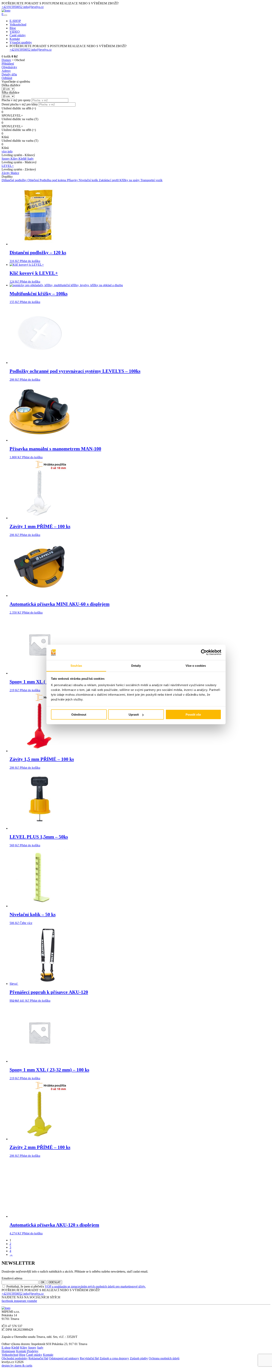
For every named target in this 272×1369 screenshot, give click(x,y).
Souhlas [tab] (76, 665)
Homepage (8, 1351)
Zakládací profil (109, 180)
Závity (6, 173)
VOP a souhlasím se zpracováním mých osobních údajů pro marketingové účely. (95, 1286)
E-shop (6, 1347)
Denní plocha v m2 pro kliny (20, 104)
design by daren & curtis (17, 1365)
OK (43, 1282)
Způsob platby (139, 1358)
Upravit (134, 714)
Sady (30, 158)
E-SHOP (15, 21)
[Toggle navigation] (5, 15)
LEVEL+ (8, 165)
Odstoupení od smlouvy (64, 1358)
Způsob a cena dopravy (114, 1358)
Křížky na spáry (129, 180)
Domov (6, 60)
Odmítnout (78, 714)
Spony (6, 158)
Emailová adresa (12, 1278)
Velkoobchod (18, 24)
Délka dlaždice (11, 85)
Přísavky (73, 180)
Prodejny (32, 1351)
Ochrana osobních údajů (164, 1358)
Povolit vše (193, 714)
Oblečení (33, 180)
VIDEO (15, 31)
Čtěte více (26, 923)
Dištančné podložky (14, 180)
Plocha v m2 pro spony (16, 100)
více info (7, 151)
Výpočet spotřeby (21, 42)
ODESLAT (55, 1282)
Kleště (23, 158)
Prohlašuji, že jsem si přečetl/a (76, 1286)
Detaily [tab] (136, 665)
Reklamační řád (38, 1358)
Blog (13, 28)
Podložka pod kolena (53, 180)
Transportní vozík (151, 180)
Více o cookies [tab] (196, 665)
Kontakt (15, 39)
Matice (15, 173)
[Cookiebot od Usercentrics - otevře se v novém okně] (203, 652)
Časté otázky (18, 35)
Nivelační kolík (89, 180)
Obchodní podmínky (15, 1358)
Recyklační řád (89, 1358)
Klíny (15, 158)
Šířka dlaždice (10, 92)
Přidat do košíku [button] (30, 261)
